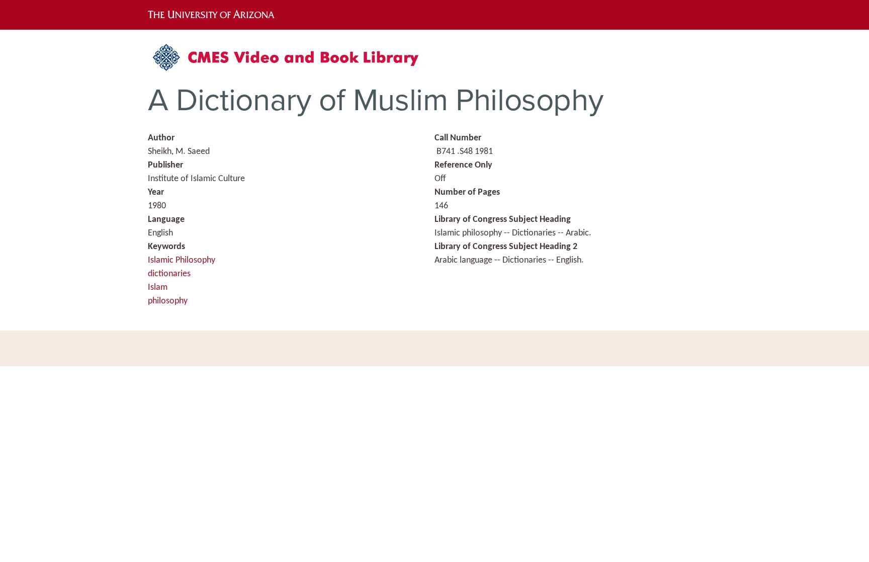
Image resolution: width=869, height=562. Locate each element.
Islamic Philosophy (181, 260)
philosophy (168, 301)
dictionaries (169, 274)
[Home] (291, 61)
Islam (157, 287)
